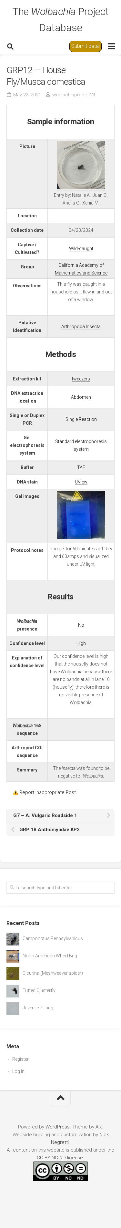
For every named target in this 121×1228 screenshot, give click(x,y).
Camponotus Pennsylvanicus (53, 938)
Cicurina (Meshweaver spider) (53, 973)
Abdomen (81, 397)
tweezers (81, 378)
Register (20, 1059)
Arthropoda (73, 326)
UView (81, 481)
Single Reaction (81, 419)
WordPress (57, 1127)
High (81, 643)
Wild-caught (81, 248)
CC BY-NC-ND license (60, 1158)
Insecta (93, 326)
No (81, 625)
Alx (99, 1127)
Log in (18, 1071)
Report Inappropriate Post (47, 792)
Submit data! (85, 46)
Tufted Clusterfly (39, 990)
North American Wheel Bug (50, 955)
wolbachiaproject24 (73, 95)
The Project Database (60, 19)
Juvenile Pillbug (38, 1007)
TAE (81, 467)
